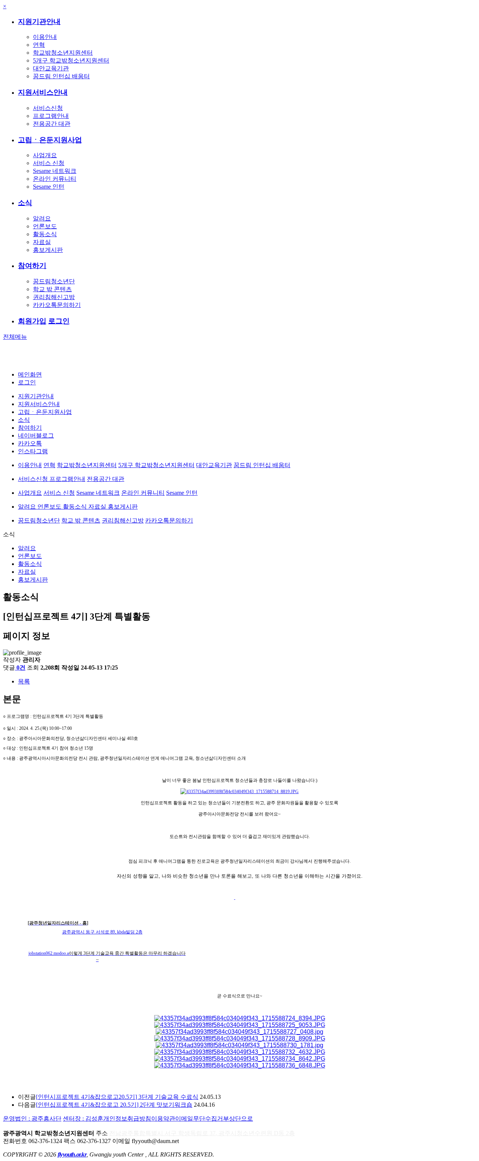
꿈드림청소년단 (54, 281)
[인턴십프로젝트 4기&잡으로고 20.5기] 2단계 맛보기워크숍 (114, 1104)
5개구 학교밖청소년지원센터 (71, 60)
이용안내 (45, 37)
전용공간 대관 (51, 124)
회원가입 (32, 321)
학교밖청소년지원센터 (63, 52)
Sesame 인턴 (48, 186)
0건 (20, 667)
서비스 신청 (48, 163)
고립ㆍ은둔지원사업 (50, 140)
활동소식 (45, 234)
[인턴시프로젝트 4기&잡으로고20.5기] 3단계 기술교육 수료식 (117, 1097)
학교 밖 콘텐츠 (52, 289)
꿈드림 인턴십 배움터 (61, 76)
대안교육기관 (51, 68)
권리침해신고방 (54, 297)
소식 (25, 203)
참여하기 (32, 265)
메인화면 (30, 374)
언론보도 (45, 226)
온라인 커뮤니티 (54, 179)
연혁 (39, 45)
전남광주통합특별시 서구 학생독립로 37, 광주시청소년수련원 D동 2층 (202, 1133)
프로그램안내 (51, 116)
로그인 (59, 321)
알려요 (42, 218)
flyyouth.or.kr (72, 1154)
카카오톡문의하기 (57, 305)
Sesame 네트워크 (54, 171)
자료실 (42, 242)
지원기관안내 (39, 21)
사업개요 (45, 155)
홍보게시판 (48, 250)
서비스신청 (48, 108)
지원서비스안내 (43, 92)
